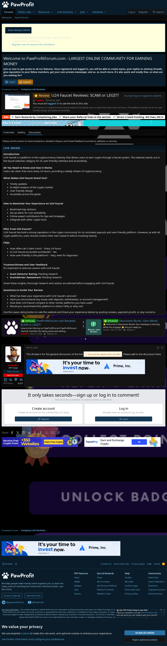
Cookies (8, 563)
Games (77, 593)
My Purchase (103, 581)
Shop (76, 577)
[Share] (158, 348)
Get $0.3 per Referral (107, 585)
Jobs (82, 12)
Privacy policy (138, 563)
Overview (8, 132)
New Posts (153, 577)
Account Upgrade (12, 595)
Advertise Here (33, 595)
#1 (162, 347)
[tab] (82, 338)
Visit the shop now (149, 612)
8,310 (20, 383)
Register (45, 419)
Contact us (106, 563)
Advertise (97, 12)
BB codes (129, 581)
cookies (25, 633)
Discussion (35, 132)
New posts (7, 17)
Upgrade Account (156, 589)
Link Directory (65, 12)
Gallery (21, 132)
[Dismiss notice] (160, 610)
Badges (77, 585)
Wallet (77, 581)
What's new (24, 12)
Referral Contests (105, 589)
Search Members (156, 581)
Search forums (22, 17)
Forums (8, 12)
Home (157, 563)
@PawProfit (38, 602)
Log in (125, 419)
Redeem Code (104, 593)
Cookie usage (131, 585)
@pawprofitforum (15, 602)
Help (149, 563)
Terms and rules (121, 563)
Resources (44, 12)
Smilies (128, 577)
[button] (33, 12)
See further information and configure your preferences (33, 639)
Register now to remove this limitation (33, 44)
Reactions (153, 585)
